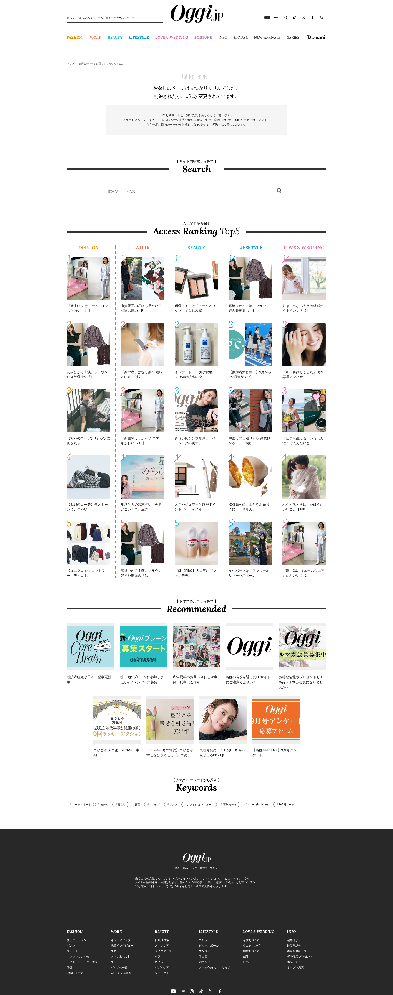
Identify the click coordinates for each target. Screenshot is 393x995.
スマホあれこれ (121, 956)
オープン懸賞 (295, 967)
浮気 (246, 962)
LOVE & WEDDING (171, 37)
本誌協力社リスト (298, 951)
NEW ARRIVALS (267, 37)
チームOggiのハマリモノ (214, 967)
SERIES (293, 37)
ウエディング (251, 945)
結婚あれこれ (251, 951)
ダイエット (162, 973)
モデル (104, 804)
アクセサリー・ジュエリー (84, 962)
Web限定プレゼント (299, 956)
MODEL (241, 37)
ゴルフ (203, 940)
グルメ (173, 804)
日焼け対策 (162, 940)
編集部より (294, 940)
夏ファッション (76, 940)
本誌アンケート (297, 962)
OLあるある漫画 (121, 973)
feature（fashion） (258, 804)
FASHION (75, 37)
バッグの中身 (119, 967)
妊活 (246, 956)
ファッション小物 (78, 956)
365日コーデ (286, 804)
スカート (72, 951)
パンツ (71, 945)
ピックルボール (209, 945)
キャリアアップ (121, 940)
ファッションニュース (200, 804)
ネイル (159, 962)
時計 (70, 967)
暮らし (122, 804)
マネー (115, 951)
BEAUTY (115, 37)
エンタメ (154, 804)
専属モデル (230, 804)
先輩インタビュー (122, 945)
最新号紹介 (294, 945)
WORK (95, 37)
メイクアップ (163, 951)
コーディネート (81, 804)
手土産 (203, 956)
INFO (223, 37)
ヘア (158, 956)
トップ (70, 63)
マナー (115, 962)
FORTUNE (203, 37)
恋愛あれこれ (251, 940)
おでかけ (204, 962)
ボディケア (162, 967)
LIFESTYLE (139, 37)
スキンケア (162, 945)
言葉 (137, 804)
